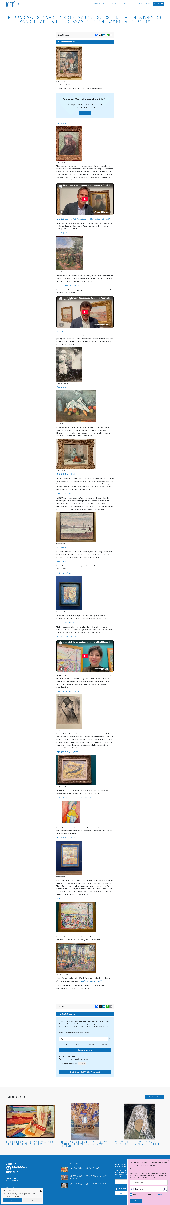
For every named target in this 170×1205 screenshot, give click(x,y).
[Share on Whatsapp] (107, 35)
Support (157, 4)
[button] (41, 1190)
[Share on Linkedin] (103, 35)
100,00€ (91, 1044)
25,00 (65, 1044)
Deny (32, 1200)
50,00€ (78, 1044)
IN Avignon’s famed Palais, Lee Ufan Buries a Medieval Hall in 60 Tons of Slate (84, 1144)
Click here (85, 113)
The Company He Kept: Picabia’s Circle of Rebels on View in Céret (137, 1143)
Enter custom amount (85, 1050)
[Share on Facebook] (96, 35)
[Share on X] (100, 35)
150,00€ (104, 1044)
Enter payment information (85, 1072)
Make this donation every (70, 1064)
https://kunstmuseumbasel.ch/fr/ (91, 981)
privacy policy (157, 1194)
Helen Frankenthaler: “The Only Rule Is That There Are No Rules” (29, 1143)
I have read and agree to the (147, 1194)
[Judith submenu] (150, 3)
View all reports (155, 1096)
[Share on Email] (110, 35)
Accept (12, 1200)
